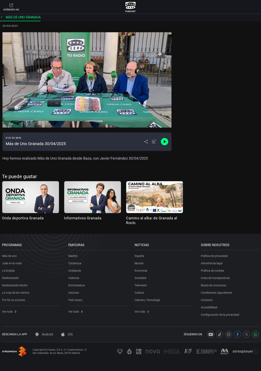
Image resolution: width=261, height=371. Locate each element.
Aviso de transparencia (215, 278)
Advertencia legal (211, 263)
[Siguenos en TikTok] (219, 334)
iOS (70, 334)
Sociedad (140, 278)
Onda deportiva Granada (23, 218)
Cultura (139, 292)
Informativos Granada (82, 218)
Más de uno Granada (23, 17)
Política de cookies (212, 270)
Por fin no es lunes (13, 300)
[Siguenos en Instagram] (228, 334)
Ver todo (7, 311)
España (139, 256)
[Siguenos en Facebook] (237, 334)
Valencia (73, 278)
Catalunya (74, 263)
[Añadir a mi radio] (154, 142)
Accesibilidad (209, 307)
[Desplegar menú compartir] (146, 142)
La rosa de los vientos (15, 292)
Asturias (73, 292)
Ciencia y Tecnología (147, 300)
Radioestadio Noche (15, 285)
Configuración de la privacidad (220, 314)
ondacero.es (11, 9)
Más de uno (9, 256)
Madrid (72, 256)
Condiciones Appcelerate (216, 292)
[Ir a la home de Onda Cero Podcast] (130, 7)
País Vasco (75, 300)
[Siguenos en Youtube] (210, 334)
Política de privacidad (214, 256)
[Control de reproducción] (164, 141)
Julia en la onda (12, 263)
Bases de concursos (213, 285)
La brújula (8, 270)
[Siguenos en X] (246, 334)
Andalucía (74, 270)
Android (47, 334)
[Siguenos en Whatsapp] (255, 334)
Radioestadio (10, 278)
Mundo (139, 263)
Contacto (207, 300)
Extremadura (76, 285)
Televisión (141, 285)
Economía (141, 270)
